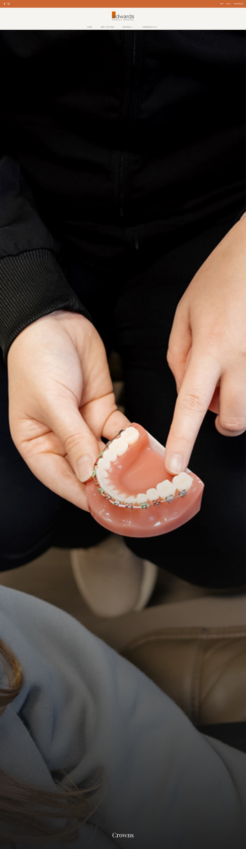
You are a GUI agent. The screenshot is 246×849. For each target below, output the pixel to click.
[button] (128, 27)
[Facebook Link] (5, 4)
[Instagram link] (8, 4)
